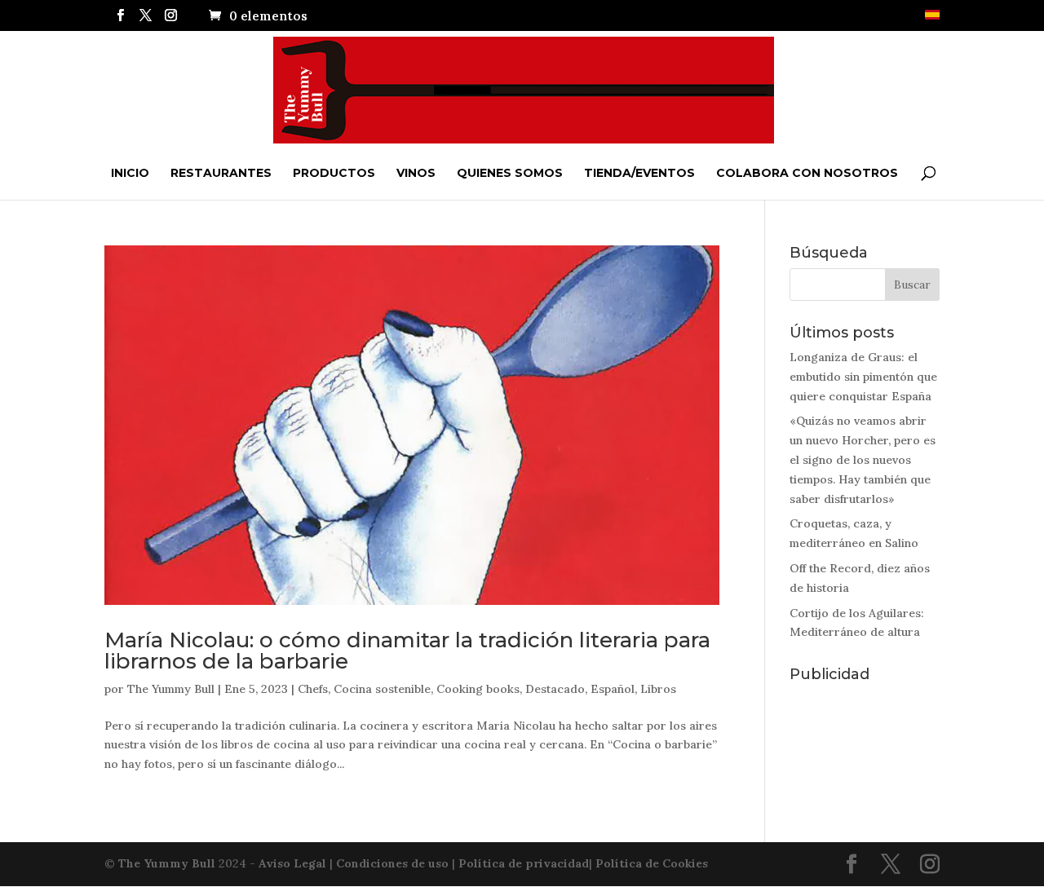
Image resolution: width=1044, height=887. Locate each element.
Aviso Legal (292, 863)
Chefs (313, 689)
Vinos (416, 172)
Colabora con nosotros (807, 172)
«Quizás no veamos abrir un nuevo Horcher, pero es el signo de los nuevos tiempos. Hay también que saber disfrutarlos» (863, 459)
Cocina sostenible (382, 689)
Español (613, 689)
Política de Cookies (651, 863)
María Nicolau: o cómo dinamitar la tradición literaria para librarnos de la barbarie (407, 650)
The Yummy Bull (171, 689)
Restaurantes (221, 172)
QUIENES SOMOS (510, 172)
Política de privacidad (523, 863)
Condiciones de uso (392, 863)
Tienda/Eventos (639, 172)
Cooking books (478, 689)
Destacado (555, 689)
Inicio (130, 172)
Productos (334, 172)
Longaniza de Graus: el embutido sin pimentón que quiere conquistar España (863, 377)
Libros (658, 689)
